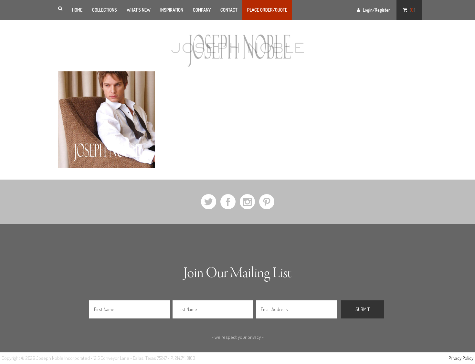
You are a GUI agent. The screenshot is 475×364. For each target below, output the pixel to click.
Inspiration (171, 10)
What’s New (139, 10)
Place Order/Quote (267, 10)
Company (202, 10)
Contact (229, 10)
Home (77, 10)
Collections (104, 10)
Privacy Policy (461, 358)
